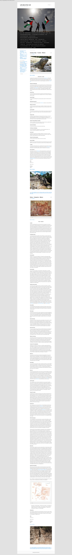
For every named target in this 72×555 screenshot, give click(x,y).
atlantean (41, 192)
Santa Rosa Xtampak (40, 303)
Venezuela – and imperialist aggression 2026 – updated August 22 (38, 45)
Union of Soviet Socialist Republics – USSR (25, 45)
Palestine (36, 39)
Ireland (46, 34)
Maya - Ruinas (33, 192)
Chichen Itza (37, 378)
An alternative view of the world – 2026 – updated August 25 (38, 32)
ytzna (46, 548)
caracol (45, 192)
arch (39, 192)
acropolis (40, 547)
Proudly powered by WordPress (36, 552)
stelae (41, 548)
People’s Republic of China (41, 39)
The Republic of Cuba (22, 44)
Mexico (36, 192)
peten (33, 548)
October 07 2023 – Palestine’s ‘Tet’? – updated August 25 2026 (27, 39)
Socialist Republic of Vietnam (29, 42)
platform (35, 548)
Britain (50, 32)
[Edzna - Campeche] (41, 535)
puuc (38, 548)
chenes (47, 547)
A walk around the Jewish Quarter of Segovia (23, 71)
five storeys (49, 547)
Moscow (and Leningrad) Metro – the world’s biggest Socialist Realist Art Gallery (29, 37)
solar (40, 548)
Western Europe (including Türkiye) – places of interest (26, 47)
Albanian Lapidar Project (27, 32)
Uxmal (31, 469)
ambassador (42, 547)
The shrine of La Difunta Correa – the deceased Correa (23, 67)
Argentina (47, 32)
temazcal (43, 548)
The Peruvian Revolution (46, 42)
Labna (46, 303)
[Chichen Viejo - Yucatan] (41, 180)
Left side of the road (25, 5)
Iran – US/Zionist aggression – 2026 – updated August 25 (38, 34)
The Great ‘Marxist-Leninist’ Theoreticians (38, 42)
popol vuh (37, 548)
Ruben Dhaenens (22, 64)
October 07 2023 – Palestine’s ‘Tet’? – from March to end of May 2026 (23, 56)
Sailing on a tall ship (22, 42)
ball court (45, 547)
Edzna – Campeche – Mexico (36, 197)
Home (21, 32)
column (49, 192)
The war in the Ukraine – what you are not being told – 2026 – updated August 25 (35, 44)
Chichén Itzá (36, 87)
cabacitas (43, 192)
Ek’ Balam (32, 303)
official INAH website (32, 158)
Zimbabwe (34, 47)
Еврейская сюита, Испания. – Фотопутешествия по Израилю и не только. (23, 69)
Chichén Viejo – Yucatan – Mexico (37, 52)
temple (45, 548)
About (23, 32)
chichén (47, 192)
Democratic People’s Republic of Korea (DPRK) (25, 34)
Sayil (49, 303)
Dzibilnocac (45, 469)
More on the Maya (32, 75)
